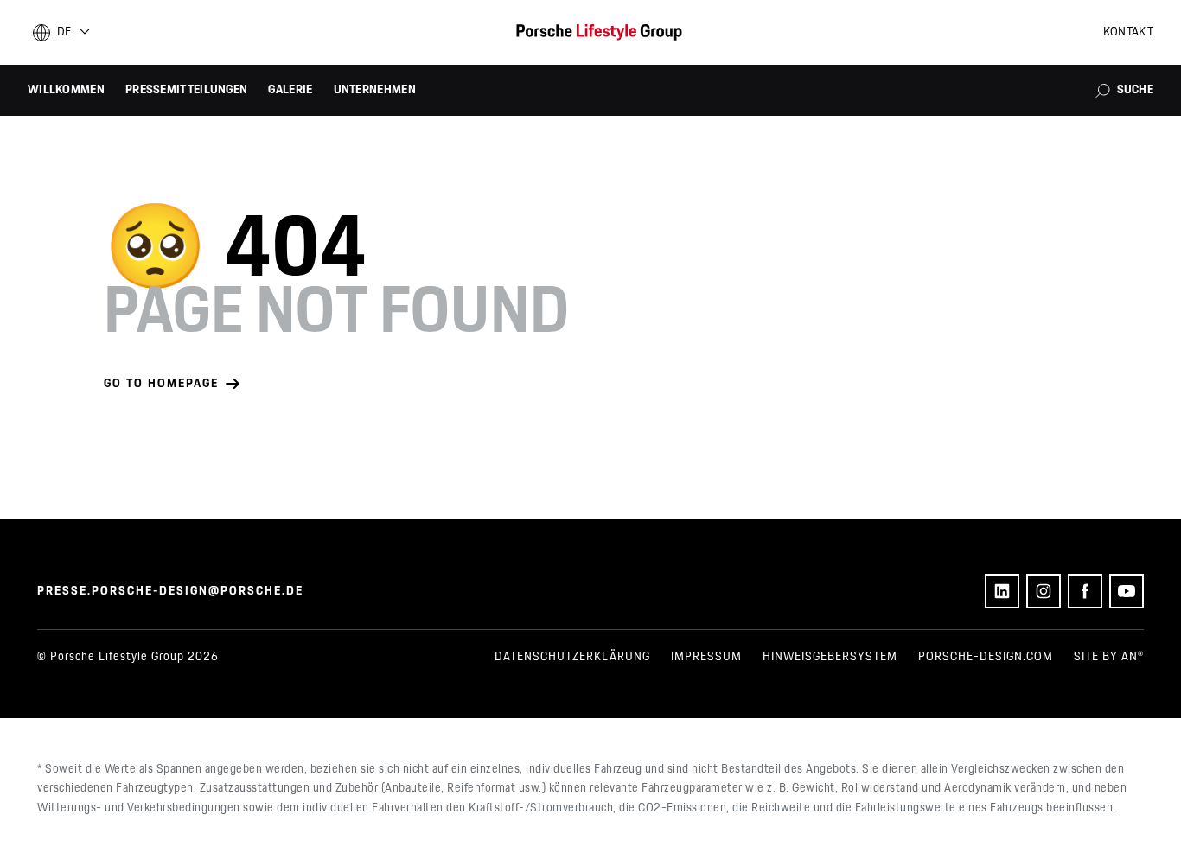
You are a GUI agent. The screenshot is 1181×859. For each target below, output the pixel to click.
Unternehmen (375, 90)
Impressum (706, 656)
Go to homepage (161, 383)
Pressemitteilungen (186, 90)
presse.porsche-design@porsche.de (170, 591)
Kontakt (1128, 32)
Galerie (290, 90)
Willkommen (66, 90)
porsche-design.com (985, 656)
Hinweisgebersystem (830, 656)
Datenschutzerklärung (572, 656)
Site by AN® (1109, 656)
